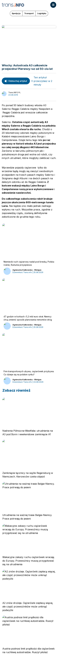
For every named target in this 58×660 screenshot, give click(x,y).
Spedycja (16, 13)
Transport (29, 13)
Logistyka (41, 13)
